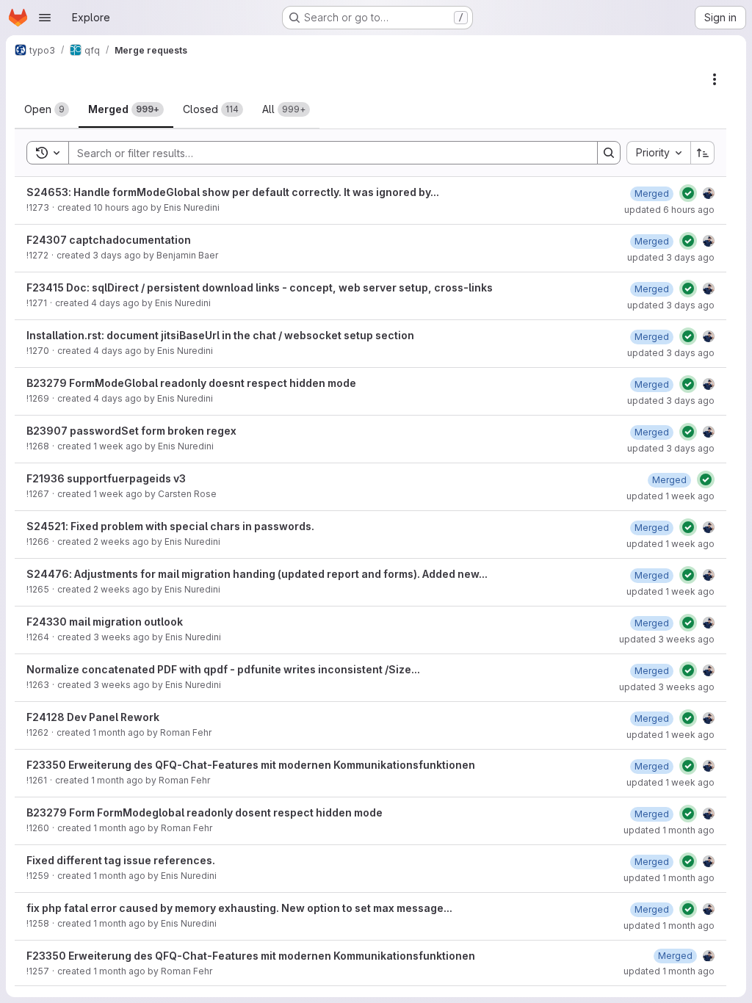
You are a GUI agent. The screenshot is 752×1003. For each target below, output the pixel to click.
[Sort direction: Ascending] (703, 152)
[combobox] (658, 152)
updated (669, 209)
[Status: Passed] (688, 193)
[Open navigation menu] (45, 17)
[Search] (609, 152)
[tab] (47, 109)
